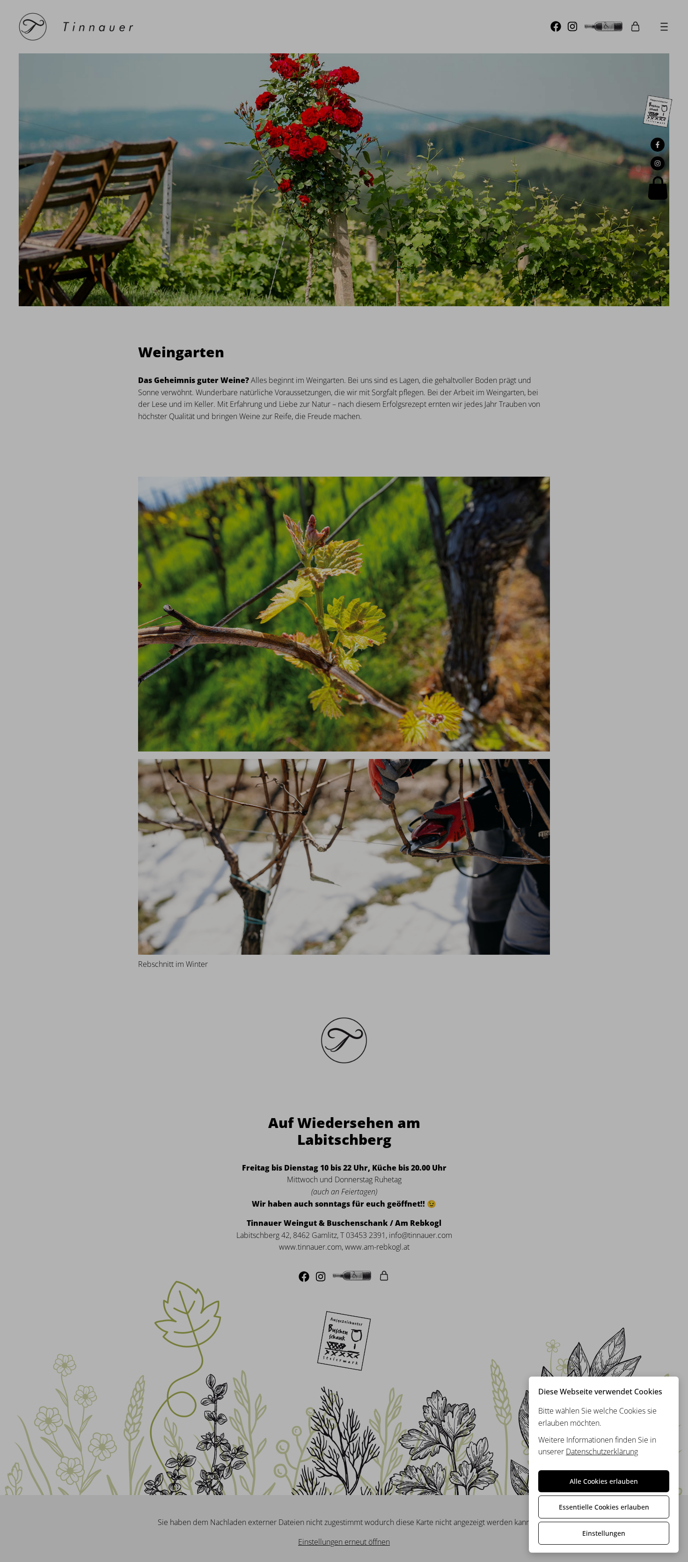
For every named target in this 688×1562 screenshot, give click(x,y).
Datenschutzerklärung (602, 1451)
